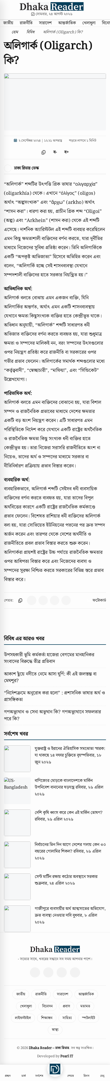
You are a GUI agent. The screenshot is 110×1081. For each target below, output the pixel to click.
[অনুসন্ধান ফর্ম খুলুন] (97, 9)
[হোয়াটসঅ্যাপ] (75, 972)
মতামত (85, 1006)
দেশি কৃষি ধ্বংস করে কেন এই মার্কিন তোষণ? (69, 812)
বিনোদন (47, 1006)
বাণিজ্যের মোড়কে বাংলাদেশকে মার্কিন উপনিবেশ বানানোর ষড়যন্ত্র (64, 784)
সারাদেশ (45, 23)
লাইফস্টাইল (23, 1018)
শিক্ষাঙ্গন (46, 1018)
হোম (14, 32)
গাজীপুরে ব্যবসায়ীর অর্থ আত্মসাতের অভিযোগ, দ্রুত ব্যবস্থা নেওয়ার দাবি (70, 912)
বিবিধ (30, 32)
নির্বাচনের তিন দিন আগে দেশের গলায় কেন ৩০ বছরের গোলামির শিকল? (70, 848)
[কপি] (43, 152)
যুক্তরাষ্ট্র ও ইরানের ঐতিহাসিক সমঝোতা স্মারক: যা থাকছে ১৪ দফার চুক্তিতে (70, 752)
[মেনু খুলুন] (6, 10)
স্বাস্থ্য (55, 1030)
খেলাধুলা (89, 23)
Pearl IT (66, 1056)
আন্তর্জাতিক (67, 23)
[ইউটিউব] (62, 972)
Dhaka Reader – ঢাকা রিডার (49, 1048)
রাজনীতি (26, 23)
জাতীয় (8, 23)
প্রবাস (66, 1006)
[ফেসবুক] (35, 972)
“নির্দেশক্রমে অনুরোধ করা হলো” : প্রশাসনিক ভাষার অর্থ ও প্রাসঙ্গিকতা (54, 696)
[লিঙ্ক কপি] (20, 600)
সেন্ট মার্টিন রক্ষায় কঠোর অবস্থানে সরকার (66, 876)
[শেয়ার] (32, 152)
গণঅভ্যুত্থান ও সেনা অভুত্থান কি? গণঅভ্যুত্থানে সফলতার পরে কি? (52, 715)
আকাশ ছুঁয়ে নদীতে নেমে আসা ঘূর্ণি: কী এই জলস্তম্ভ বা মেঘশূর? (50, 677)
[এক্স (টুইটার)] (48, 972)
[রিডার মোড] (78, 152)
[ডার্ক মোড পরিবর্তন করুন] (104, 9)
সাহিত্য (67, 1018)
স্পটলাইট (88, 1018)
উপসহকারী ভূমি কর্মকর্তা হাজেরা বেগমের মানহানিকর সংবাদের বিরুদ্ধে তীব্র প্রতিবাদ (49, 658)
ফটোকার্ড (99, 600)
